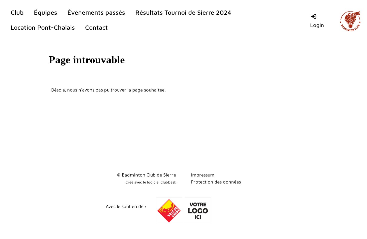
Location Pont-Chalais (43, 27)
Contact (96, 27)
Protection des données (216, 182)
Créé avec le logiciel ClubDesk (151, 183)
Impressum (202, 175)
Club (17, 12)
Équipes (45, 12)
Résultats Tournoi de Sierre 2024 (183, 12)
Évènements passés (96, 12)
